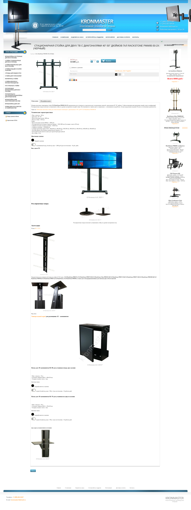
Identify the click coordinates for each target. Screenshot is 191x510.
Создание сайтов (18, 504)
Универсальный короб (38, 316)
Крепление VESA (12, 120)
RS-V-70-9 (37, 228)
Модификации (45, 101)
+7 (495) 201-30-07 (18, 497)
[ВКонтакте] (70, 80)
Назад (33, 470)
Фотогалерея (108, 488)
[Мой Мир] (74, 80)
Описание (34, 101)
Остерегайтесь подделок (94, 488)
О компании (68, 488)
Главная (59, 488)
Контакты (132, 488)
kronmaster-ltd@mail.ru (169, 26)
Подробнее (175, 182)
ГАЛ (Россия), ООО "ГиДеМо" (123, 71)
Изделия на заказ (79, 488)
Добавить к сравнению (77, 67)
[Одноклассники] (72, 80)
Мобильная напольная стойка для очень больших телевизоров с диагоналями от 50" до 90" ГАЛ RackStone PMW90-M (66, 109)
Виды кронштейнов (13, 116)
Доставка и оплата (120, 488)
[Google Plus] (76, 80)
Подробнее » (175, 81)
